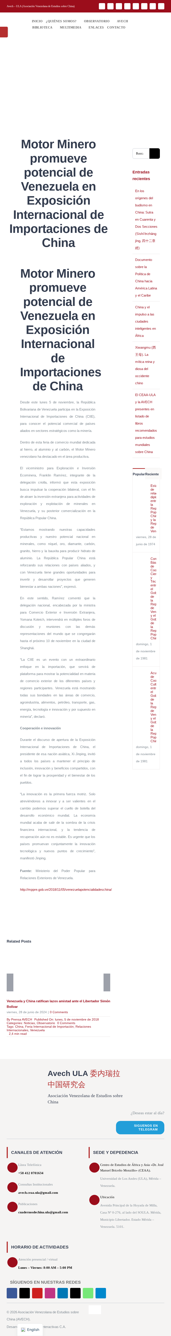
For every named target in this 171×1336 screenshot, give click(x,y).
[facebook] (102, 6)
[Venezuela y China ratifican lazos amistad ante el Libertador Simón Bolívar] (58, 972)
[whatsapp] (153, 6)
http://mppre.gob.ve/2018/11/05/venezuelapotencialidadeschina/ (66, 889)
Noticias (29, 1023)
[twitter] (110, 6)
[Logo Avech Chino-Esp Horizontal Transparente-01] (16, 18)
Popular (139, 474)
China (19, 1026)
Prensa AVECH (21, 1019)
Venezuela (37, 1030)
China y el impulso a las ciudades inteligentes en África (145, 321)
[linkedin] (136, 6)
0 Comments (59, 1012)
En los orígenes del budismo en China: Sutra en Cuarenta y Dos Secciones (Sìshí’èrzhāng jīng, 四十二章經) (146, 219)
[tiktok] (144, 6)
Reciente (152, 474)
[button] (130, 27)
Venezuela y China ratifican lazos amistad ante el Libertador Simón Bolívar (52, 973)
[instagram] (127, 6)
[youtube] (119, 6)
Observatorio (46, 1023)
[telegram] (161, 6)
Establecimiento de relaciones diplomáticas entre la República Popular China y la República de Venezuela (153, 508)
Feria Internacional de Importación (49, 1026)
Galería (65, 973)
